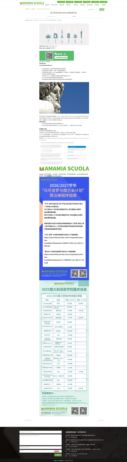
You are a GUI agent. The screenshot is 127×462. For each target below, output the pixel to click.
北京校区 (33, 9)
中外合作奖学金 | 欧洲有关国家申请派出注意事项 (54, 68)
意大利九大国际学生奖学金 (48, 74)
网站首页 (27, 9)
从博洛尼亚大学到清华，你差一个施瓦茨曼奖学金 (54, 70)
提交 (58, 454)
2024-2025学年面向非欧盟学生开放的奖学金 (52, 77)
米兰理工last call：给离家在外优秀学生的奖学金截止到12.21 (56, 75)
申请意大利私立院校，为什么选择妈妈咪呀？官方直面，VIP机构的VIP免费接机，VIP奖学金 (64, 72)
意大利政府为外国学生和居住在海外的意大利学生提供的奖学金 (57, 79)
